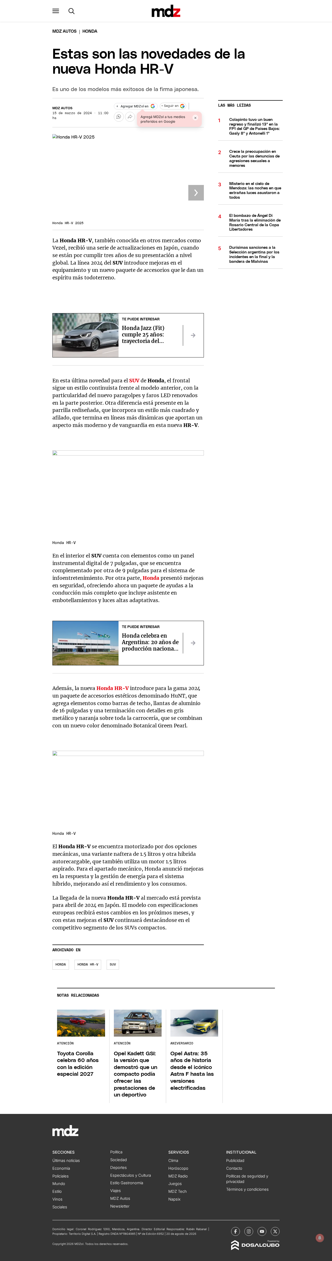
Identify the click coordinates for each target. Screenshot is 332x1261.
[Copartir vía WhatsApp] (119, 117)
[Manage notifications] (320, 1238)
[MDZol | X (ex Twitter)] (275, 1231)
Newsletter (119, 1206)
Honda (61, 964)
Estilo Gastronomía (126, 1183)
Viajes (115, 1190)
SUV (113, 964)
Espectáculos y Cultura (130, 1175)
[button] (55, 11)
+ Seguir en (169, 106)
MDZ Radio (178, 1176)
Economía (61, 1168)
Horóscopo (178, 1168)
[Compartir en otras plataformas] (130, 117)
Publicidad (235, 1160)
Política (116, 1152)
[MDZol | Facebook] (235, 1231)
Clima (173, 1160)
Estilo (57, 1191)
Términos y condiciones (247, 1189)
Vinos (57, 1199)
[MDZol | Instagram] (249, 1231)
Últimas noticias (66, 1160)
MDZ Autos (62, 108)
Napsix (174, 1199)
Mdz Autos (64, 31)
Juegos (175, 1183)
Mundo (58, 1183)
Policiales (60, 1176)
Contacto (234, 1168)
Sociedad (118, 1159)
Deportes (118, 1167)
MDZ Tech (177, 1191)
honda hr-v (88, 964)
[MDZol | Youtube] (262, 1231)
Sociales (59, 1207)
